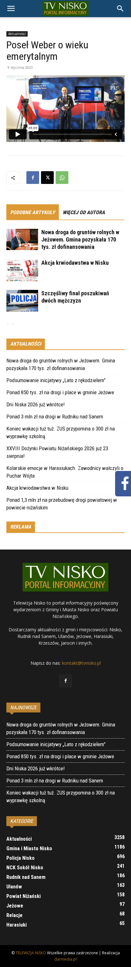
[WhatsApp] (62, 177)
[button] (120, 8)
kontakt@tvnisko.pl (81, 663)
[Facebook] (32, 177)
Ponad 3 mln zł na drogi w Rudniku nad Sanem (54, 416)
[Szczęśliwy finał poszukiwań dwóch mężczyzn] (22, 301)
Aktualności (17, 34)
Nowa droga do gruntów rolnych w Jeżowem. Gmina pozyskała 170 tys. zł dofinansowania (80, 239)
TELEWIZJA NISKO (31, 953)
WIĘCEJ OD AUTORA (84, 212)
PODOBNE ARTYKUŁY (32, 212)
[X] (47, 177)
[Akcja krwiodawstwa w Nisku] (22, 270)
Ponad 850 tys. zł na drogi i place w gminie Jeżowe (60, 392)
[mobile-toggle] (11, 8)
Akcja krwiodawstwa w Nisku (75, 262)
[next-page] (12, 324)
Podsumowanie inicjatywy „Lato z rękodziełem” (56, 380)
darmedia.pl (65, 959)
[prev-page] (8, 324)
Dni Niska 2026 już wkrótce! (35, 404)
